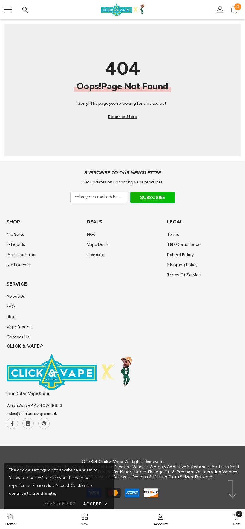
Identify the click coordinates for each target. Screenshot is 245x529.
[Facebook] (12, 423)
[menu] (8, 9)
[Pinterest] (44, 423)
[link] (160, 519)
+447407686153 (45, 405)
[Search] (25, 9)
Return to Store (122, 117)
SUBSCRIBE (152, 197)
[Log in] (220, 9)
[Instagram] (28, 423)
